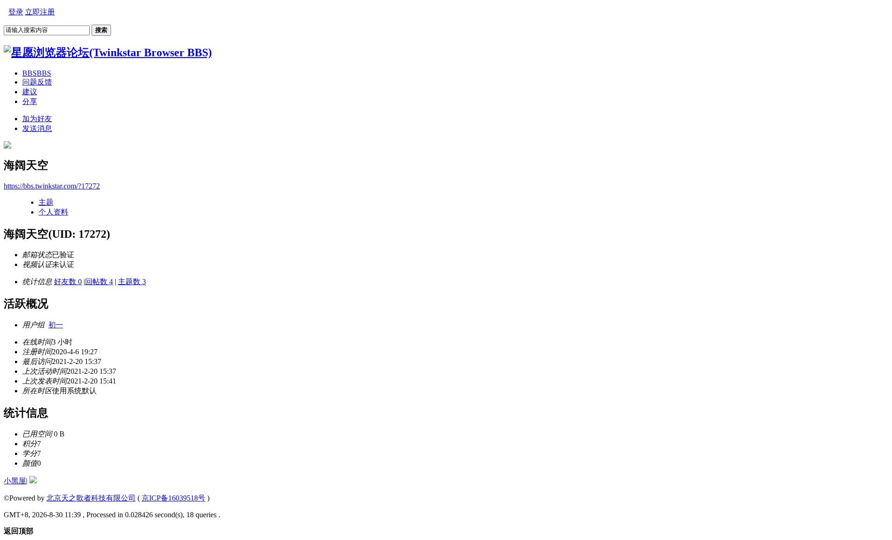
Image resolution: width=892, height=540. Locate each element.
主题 (46, 202)
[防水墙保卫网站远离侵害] (33, 481)
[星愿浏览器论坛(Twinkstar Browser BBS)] (108, 52)
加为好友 (37, 119)
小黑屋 (15, 481)
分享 (29, 101)
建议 (29, 92)
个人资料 (53, 212)
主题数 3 (132, 282)
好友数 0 (68, 282)
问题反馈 (37, 82)
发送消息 (37, 128)
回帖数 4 (99, 282)
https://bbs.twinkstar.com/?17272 (52, 186)
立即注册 (40, 12)
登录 (15, 12)
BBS (36, 73)
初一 (55, 325)
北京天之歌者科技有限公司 (91, 498)
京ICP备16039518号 (173, 498)
